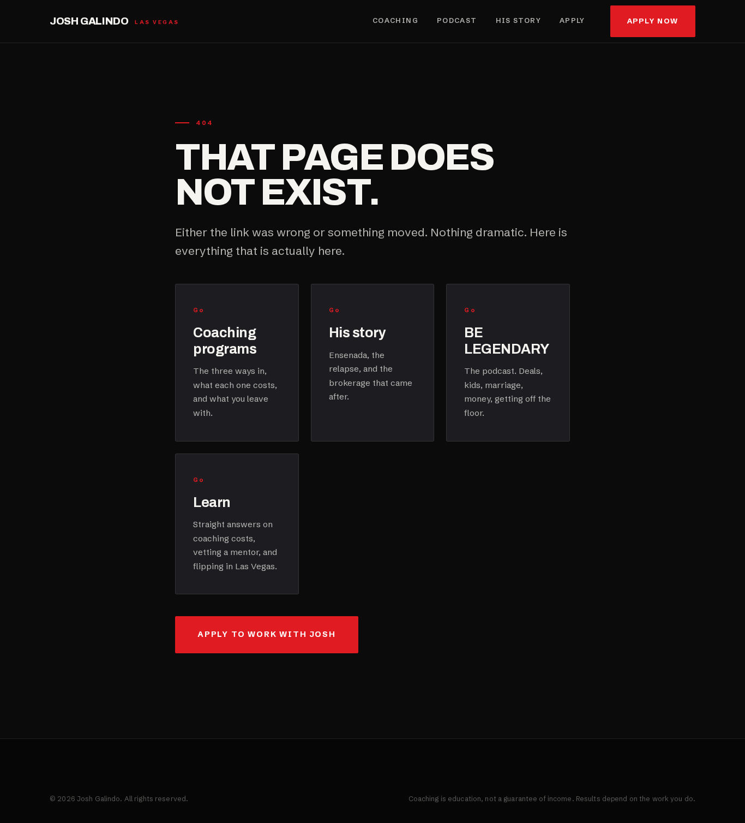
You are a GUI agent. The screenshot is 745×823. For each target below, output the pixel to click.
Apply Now (652, 20)
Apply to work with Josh (266, 634)
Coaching (395, 20)
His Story (518, 20)
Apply (572, 20)
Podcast (457, 20)
